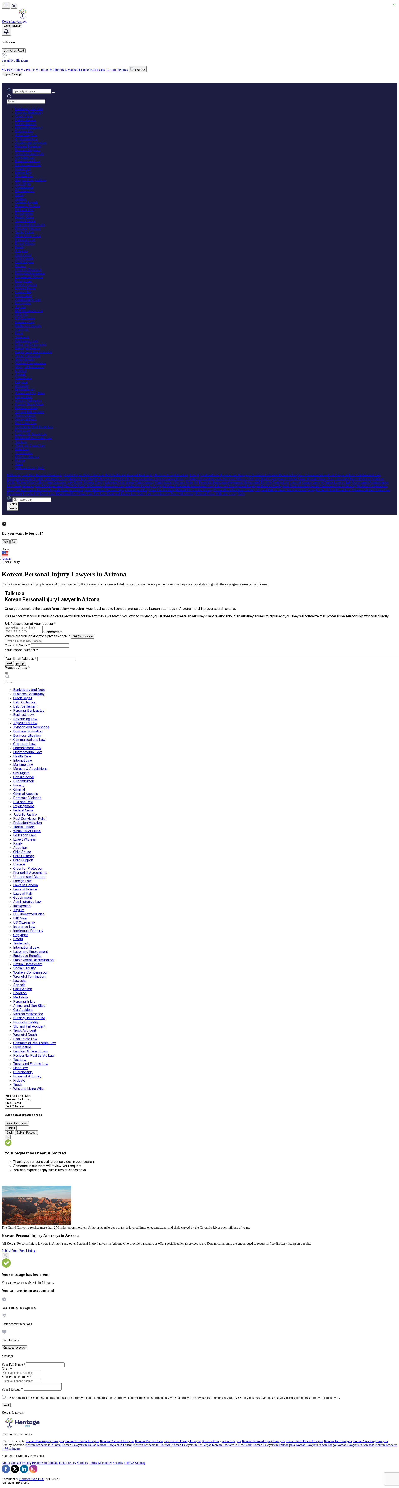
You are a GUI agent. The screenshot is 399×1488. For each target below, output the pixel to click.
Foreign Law (23, 281)
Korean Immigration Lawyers (221, 1441)
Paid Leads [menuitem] (97, 69)
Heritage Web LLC (31, 1479)
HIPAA (129, 1463)
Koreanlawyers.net (14, 21)
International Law (26, 340)
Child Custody (24, 258)
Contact (16, 1463)
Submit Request (26, 1132)
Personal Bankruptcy (28, 127)
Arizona (6, 558)
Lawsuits (21, 370)
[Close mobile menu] (14, 6)
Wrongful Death (25, 419)
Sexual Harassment (27, 355)
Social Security (25, 359)
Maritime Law (24, 176)
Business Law (24, 131)
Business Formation (28, 146)
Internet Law (23, 172)
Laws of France (25, 288)
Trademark (22, 337)
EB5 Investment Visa (29, 311)
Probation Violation (28, 228)
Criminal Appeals (26, 202)
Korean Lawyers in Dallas (79, 1445)
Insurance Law (24, 322)
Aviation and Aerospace (30, 142)
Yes (5, 541)
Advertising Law (26, 135)
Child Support (24, 262)
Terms (93, 1463)
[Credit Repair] (23, 1103)
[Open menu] (6, 5)
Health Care (23, 168)
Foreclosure (22, 430)
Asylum (20, 307)
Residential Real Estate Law (33, 438)
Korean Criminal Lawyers (117, 1441)
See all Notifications (15, 60)
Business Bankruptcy (29, 112)
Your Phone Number (21, 650)
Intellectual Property (28, 325)
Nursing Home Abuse (29, 404)
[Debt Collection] (23, 1106)
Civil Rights (23, 183)
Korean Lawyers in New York (232, 1445)
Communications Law (29, 153)
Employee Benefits (27, 348)
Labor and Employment (30, 344)
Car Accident (23, 397)
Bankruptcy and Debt (29, 109)
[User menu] (3, 65)
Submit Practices (16, 1123)
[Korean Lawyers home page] (22, 18)
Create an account (14, 1347)
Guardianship (24, 453)
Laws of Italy (23, 292)
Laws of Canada (26, 284)
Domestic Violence (27, 206)
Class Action (23, 378)
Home (5, 549)
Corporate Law (25, 157)
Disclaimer (105, 1463)
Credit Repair (24, 116)
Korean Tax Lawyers (338, 1441)
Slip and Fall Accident (29, 412)
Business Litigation (27, 150)
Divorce (20, 266)
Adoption (21, 251)
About (6, 1463)
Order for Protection (28, 269)
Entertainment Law (27, 161)
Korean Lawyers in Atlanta (43, 1445)
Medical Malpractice (28, 400)
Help (62, 1463)
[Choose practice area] (6, 673)
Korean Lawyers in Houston (152, 1445)
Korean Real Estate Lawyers (304, 1441)
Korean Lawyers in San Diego (316, 1445)
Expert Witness (25, 243)
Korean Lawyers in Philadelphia (273, 1445)
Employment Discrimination (33, 352)
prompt (20, 663)
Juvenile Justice (25, 221)
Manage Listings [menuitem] (78, 69)
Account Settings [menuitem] (116, 69)
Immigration (23, 303)
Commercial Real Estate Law (34, 426)
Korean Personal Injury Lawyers (263, 1441)
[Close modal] (5, 1255)
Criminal (20, 198)
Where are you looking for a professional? (37, 636)
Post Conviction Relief (30, 224)
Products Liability (26, 408)
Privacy (20, 195)
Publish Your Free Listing (18, 1250)
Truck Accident (25, 415)
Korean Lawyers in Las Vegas (191, 1445)
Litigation (21, 382)
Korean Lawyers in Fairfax (114, 1445)
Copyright (21, 329)
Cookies (82, 1463)
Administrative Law (28, 299)
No (13, 541)
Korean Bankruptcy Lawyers (45, 1441)
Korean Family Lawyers (185, 1441)
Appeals (20, 374)
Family (19, 247)
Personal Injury (25, 389)
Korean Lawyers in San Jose (355, 1445)
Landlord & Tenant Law (31, 434)
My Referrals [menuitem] (58, 69)
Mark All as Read (13, 50)
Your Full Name (17, 645)
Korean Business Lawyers (82, 1441)
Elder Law (22, 449)
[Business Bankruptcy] (23, 1099)
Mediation (21, 385)
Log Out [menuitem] (139, 69)
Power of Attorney (27, 456)
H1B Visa (21, 314)
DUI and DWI (24, 210)
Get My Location (83, 636)
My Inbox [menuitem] (42, 69)
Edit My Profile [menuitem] (24, 69)
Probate (20, 460)
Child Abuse (23, 254)
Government (23, 296)
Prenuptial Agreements (30, 273)
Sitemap (140, 1463)
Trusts (19, 464)
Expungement (24, 213)
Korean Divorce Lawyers (152, 1441)
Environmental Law (28, 165)
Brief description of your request (30, 624)
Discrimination (24, 191)
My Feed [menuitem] (8, 69)
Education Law (25, 239)
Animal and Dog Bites (29, 393)
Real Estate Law (26, 423)
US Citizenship (25, 318)
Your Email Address (21, 658)
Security (118, 1463)
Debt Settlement (25, 124)
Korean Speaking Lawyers (370, 1441)
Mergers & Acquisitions (30, 180)
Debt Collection (25, 120)
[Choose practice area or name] (53, 92)
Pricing (26, 1463)
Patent (19, 333)
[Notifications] (6, 32)
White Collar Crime (28, 236)
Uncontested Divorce (29, 277)
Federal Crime (24, 217)
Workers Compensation (30, 363)
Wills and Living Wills (29, 468)
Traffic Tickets (24, 232)
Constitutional (24, 187)
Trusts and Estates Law (30, 445)
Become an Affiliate (45, 1463)
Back (9, 1132)
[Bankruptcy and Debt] (23, 1096)
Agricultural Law (26, 138)
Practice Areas (17, 668)
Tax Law (21, 441)
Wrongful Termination (29, 367)
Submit (10, 1128)
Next (9, 663)
